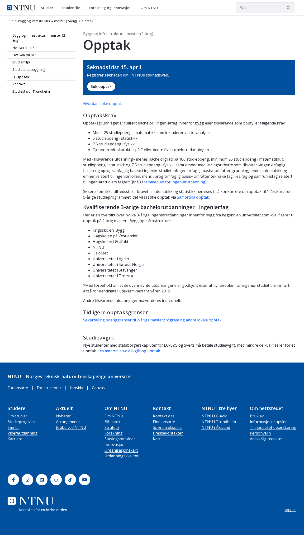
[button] (11, 21)
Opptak (22, 77)
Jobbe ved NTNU (71, 427)
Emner (13, 427)
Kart (157, 438)
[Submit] (289, 8)
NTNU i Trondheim (218, 421)
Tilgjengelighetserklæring (273, 427)
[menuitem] (48, 8)
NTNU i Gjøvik (214, 416)
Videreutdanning (23, 433)
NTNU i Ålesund (215, 427)
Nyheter (63, 416)
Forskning (113, 433)
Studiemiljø (21, 62)
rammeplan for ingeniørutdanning (174, 182)
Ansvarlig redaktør (266, 438)
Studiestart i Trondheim (31, 91)
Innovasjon (114, 444)
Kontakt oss (163, 416)
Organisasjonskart (121, 450)
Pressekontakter (168, 433)
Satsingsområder (119, 438)
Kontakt (18, 84)
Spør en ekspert (167, 427)
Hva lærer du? (23, 47)
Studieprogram (21, 421)
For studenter (49, 387)
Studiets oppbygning (28, 69)
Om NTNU (113, 416)
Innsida (76, 387)
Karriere (15, 438)
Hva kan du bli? (24, 55)
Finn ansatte (164, 421)
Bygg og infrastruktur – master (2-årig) (39, 38)
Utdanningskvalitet (121, 456)
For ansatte (18, 387)
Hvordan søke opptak (102, 103)
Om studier (17, 416)
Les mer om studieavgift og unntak (129, 350)
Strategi (111, 427)
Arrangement (68, 421)
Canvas (98, 387)
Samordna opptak (193, 197)
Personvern (260, 433)
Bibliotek (112, 421)
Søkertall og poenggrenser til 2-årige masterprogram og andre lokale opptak (152, 320)
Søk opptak (101, 86)
